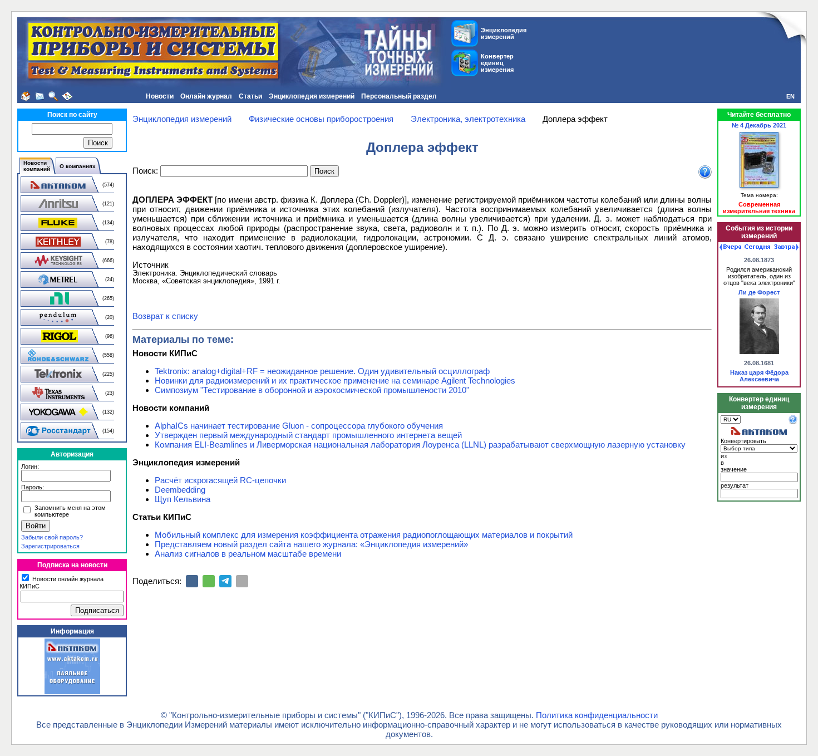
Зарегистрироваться (50, 546)
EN (790, 96)
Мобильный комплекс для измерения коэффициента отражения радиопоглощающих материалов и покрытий (364, 534)
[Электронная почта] (242, 581)
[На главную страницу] (25, 96)
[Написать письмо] (39, 96)
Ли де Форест (759, 292)
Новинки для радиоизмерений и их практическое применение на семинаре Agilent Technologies (335, 380)
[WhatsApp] (209, 581)
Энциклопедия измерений (311, 96)
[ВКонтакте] (192, 581)
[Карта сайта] (67, 96)
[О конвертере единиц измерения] (793, 422)
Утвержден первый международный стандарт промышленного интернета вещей (308, 435)
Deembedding (180, 489)
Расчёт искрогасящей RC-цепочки (220, 480)
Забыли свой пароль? (52, 537)
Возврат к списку (165, 316)
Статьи (250, 96)
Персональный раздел (399, 96)
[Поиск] (53, 96)
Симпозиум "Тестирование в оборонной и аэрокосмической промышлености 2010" (312, 390)
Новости (160, 96)
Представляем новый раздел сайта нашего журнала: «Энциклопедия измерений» (311, 544)
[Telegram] (225, 581)
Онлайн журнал (206, 96)
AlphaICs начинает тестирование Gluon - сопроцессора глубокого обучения (299, 425)
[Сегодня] (757, 247)
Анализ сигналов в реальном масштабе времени (248, 553)
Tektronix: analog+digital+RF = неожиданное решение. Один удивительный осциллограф (322, 371)
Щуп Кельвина (182, 499)
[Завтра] (786, 247)
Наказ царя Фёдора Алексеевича (759, 375)
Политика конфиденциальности (597, 715)
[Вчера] (730, 247)
